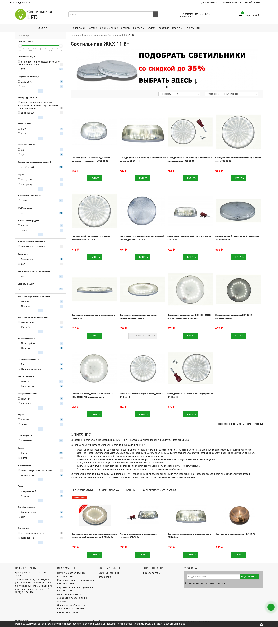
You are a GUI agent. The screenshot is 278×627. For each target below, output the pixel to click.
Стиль (20, 486)
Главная (75, 35)
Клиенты (177, 28)
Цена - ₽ (25, 42)
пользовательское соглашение (211, 583)
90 (22, 276)
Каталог (40, 28)
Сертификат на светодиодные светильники (75, 589)
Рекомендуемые (83, 490)
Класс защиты (24, 124)
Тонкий (25, 424)
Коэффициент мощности (29, 195)
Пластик (25, 348)
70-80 (24, 230)
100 (23, 86)
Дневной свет (28, 112)
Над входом (27, 322)
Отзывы (125, 28)
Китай (24, 458)
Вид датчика (23, 528)
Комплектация (24, 465)
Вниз (23, 364)
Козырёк (25, 327)
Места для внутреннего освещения (34, 296)
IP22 (23, 133)
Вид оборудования (26, 507)
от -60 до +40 (28, 167)
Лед (23, 517)
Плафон (25, 381)
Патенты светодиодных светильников (71, 574)
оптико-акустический (32, 533)
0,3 (22, 149)
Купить (95, 178)
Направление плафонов (28, 359)
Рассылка (105, 577)
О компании (79, 28)
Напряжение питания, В (28, 77)
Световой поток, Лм (27, 56)
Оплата (151, 28)
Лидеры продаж (109, 490)
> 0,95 (24, 200)
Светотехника (28, 512)
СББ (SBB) (26, 179)
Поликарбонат (29, 343)
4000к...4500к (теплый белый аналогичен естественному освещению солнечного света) (38, 105)
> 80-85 (24, 225)
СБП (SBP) (26, 184)
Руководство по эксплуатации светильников (75, 582)
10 (22, 289)
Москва (26, 2)
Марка (21, 175)
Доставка (163, 28)
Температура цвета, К (27, 98)
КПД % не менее (25, 208)
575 (23, 69)
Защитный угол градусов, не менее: (34, 271)
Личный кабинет (253, 2)
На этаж (25, 301)
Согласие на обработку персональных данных (71, 607)
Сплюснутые (27, 386)
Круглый (25, 419)
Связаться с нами (68, 612)
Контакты (138, 28)
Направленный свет (31, 369)
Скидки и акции (109, 28)
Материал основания (27, 394)
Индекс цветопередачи (28, 221)
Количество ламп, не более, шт (32, 241)
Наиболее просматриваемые (158, 490)
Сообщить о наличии (142, 336)
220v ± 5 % (26, 81)
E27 (23, 264)
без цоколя (27, 259)
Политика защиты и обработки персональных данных (72, 597)
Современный (28, 491)
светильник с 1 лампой (33, 246)
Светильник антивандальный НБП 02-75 (235, 534)
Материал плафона (26, 338)
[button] (258, 68)
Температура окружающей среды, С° (35, 162)
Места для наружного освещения (33, 317)
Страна (21, 448)
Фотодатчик (27, 475)
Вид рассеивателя (26, 376)
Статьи (93, 28)
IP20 (23, 129)
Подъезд (25, 306)
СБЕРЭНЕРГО (28, 440)
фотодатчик (27, 538)
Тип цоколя (23, 254)
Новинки (130, 490)
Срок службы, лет (26, 284)
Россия (25, 453)
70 (22, 213)
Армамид (26, 403)
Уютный (25, 496)
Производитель (25, 435)
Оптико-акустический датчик (36, 470)
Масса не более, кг (26, 145)
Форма (21, 415)
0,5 (22, 154)
